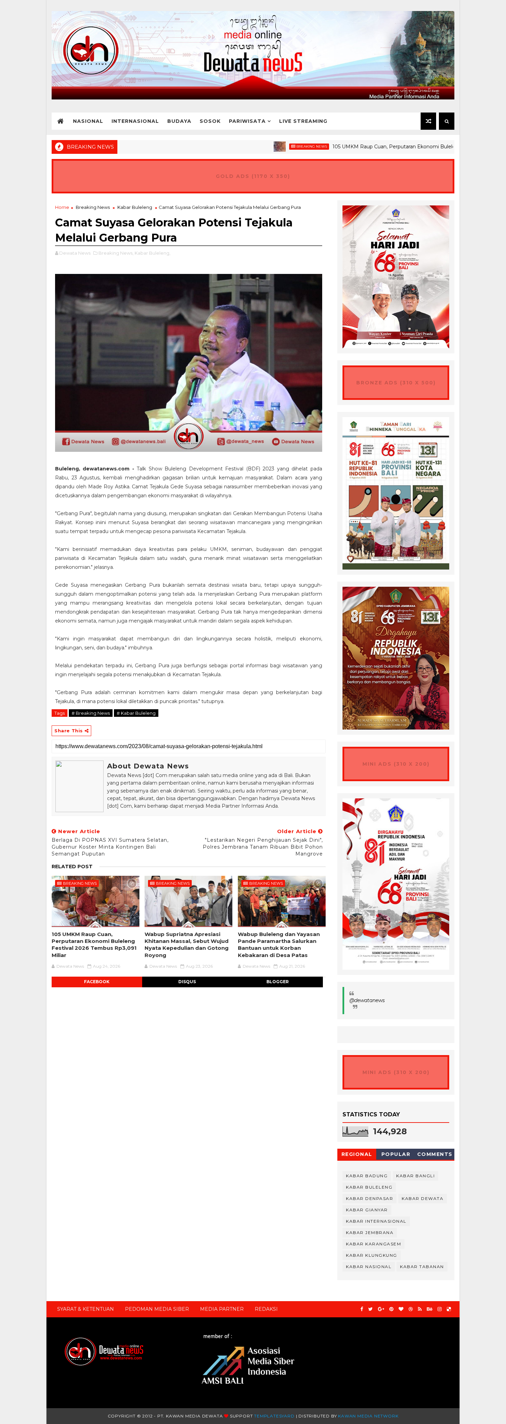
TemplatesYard (274, 1415)
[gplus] (381, 1309)
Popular (396, 1154)
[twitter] (371, 1309)
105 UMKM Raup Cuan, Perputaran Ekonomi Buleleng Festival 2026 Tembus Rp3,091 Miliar (94, 944)
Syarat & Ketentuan (85, 1309)
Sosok (210, 121)
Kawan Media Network (368, 1415)
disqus (187, 981)
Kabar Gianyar (367, 1209)
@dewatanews (367, 1000)
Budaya (179, 121)
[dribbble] (410, 1309)
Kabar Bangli (415, 1175)
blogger (277, 981)
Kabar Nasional (368, 1266)
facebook (96, 981)
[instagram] (439, 1309)
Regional (356, 1154)
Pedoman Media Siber (157, 1309)
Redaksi (266, 1309)
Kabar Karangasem (373, 1243)
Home (62, 207)
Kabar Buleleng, (152, 253)
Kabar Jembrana (369, 1232)
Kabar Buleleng (134, 207)
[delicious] (449, 1309)
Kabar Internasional (376, 1221)
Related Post (72, 866)
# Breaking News (91, 713)
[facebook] (362, 1309)
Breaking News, (116, 253)
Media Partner (222, 1309)
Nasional (88, 121)
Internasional (135, 121)
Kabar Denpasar (369, 1198)
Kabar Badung (367, 1175)
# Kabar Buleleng (136, 713)
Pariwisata (247, 121)
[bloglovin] (401, 1309)
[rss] (419, 1309)
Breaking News (269, 146)
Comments (435, 1154)
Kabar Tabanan (422, 1266)
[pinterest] (391, 1309)
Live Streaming (303, 121)
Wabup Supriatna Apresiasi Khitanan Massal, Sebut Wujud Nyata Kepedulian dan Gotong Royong (187, 944)
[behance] (429, 1309)
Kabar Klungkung (371, 1255)
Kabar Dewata (422, 1198)
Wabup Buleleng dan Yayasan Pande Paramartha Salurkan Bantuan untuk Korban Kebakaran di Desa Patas (279, 944)
